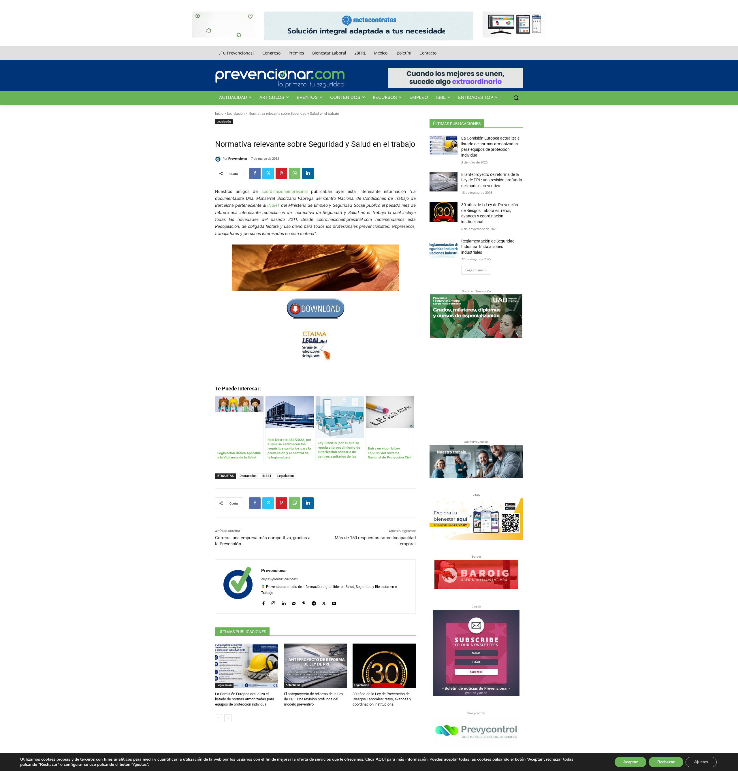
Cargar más (474, 270)
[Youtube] (334, 602)
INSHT (273, 205)
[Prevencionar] (280, 78)
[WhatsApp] (294, 173)
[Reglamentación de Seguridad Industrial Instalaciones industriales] (444, 248)
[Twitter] (268, 173)
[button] (516, 98)
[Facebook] (255, 173)
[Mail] (293, 602)
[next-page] (227, 718)
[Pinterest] (281, 173)
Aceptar (630, 762)
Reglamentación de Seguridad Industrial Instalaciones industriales (488, 247)
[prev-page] (218, 718)
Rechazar (666, 762)
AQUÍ (381, 759)
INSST (267, 476)
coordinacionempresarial (284, 191)
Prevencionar (237, 159)
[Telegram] (314, 602)
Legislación (236, 114)
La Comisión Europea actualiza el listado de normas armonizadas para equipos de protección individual (244, 699)
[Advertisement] (476, 387)
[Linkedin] (308, 173)
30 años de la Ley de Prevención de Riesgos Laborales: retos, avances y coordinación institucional (382, 699)
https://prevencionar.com (279, 579)
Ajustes (701, 762)
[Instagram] (273, 602)
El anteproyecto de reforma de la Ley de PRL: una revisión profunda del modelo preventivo (313, 699)
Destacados (248, 476)
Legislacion (285, 476)
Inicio (219, 114)
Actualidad (293, 685)
